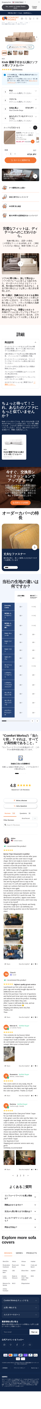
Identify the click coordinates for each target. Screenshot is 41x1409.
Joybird (33, 1270)
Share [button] (8, 964)
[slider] (20, 263)
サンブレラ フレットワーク (8, 702)
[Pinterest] (10, 1344)
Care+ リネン (8, 650)
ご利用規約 (5, 1368)
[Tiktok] (23, 1344)
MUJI (13, 1283)
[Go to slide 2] (10, 53)
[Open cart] (30, 18)
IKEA (32, 1276)
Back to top (34, 1368)
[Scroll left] (32, 721)
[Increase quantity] (15, 154)
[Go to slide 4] (20, 53)
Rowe (23, 1265)
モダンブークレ (8, 658)
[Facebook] (17, 1344)
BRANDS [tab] (8, 1253)
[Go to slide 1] (4, 53)
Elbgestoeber (25, 1283)
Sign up (34, 1332)
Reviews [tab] (8, 813)
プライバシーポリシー (19, 1368)
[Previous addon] (30, 128)
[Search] (26, 18)
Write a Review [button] (21, 800)
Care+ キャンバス (8, 634)
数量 (6, 150)
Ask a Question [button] (21, 806)
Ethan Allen (24, 1270)
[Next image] (37, 37)
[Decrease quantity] (6, 154)
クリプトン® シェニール (8, 712)
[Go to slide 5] (26, 53)
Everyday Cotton (8, 606)
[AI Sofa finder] (22, 18)
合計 (34, 150)
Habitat (33, 1261)
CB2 (13, 1270)
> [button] (28, 1175)
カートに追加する (22, 160)
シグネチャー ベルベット (8, 675)
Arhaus (23, 1261)
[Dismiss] (39, 2)
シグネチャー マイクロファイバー (8, 685)
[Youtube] (29, 1344)
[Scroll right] (37, 721)
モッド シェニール (8, 666)
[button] (20, 92)
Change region (34, 7)
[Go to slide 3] (15, 53)
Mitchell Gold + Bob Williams (24, 1278)
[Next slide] (34, 547)
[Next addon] (35, 128)
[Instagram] (4, 1344)
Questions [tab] (23, 813)
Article (14, 1261)
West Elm (6, 1261)
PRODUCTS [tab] (31, 1253)
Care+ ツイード (8, 642)
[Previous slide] (6, 547)
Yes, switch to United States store (15, 7)
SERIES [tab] (19, 1253)
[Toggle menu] (37, 18)
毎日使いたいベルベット (8, 615)
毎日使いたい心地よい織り (8, 625)
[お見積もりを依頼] (20, 503)
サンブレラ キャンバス (8, 694)
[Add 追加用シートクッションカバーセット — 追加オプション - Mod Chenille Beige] (33, 141)
